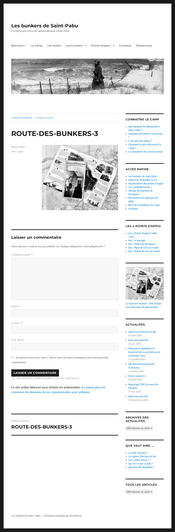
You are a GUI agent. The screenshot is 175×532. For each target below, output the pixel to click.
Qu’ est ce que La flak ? (140, 463)
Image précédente (21, 117)
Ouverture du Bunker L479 (142, 180)
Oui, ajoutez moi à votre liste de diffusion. (48, 378)
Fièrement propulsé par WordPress (63, 515)
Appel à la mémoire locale (142, 331)
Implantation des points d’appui (145, 183)
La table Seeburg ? (138, 452)
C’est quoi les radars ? (140, 141)
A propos (125, 45)
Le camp (37, 45)
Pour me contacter (138, 340)
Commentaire (22, 254)
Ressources (144, 45)
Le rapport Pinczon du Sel (142, 456)
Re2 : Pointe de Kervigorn (142, 244)
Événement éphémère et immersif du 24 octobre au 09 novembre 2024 (144, 352)
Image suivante (44, 117)
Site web (17, 340)
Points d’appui (101, 45)
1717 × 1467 (17, 151)
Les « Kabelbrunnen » (140, 187)
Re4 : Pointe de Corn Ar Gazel (144, 251)
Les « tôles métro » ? (139, 460)
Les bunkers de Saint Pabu (142, 176)
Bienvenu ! (18, 45)
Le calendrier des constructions (145, 151)
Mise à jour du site (138, 396)
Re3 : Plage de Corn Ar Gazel (143, 247)
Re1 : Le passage (137, 240)
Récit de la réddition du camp (144, 205)
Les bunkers (74, 45)
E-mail (17, 323)
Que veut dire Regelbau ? (141, 467)
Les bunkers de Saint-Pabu (44, 26)
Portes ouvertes (136, 376)
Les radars (54, 45)
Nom (15, 306)
